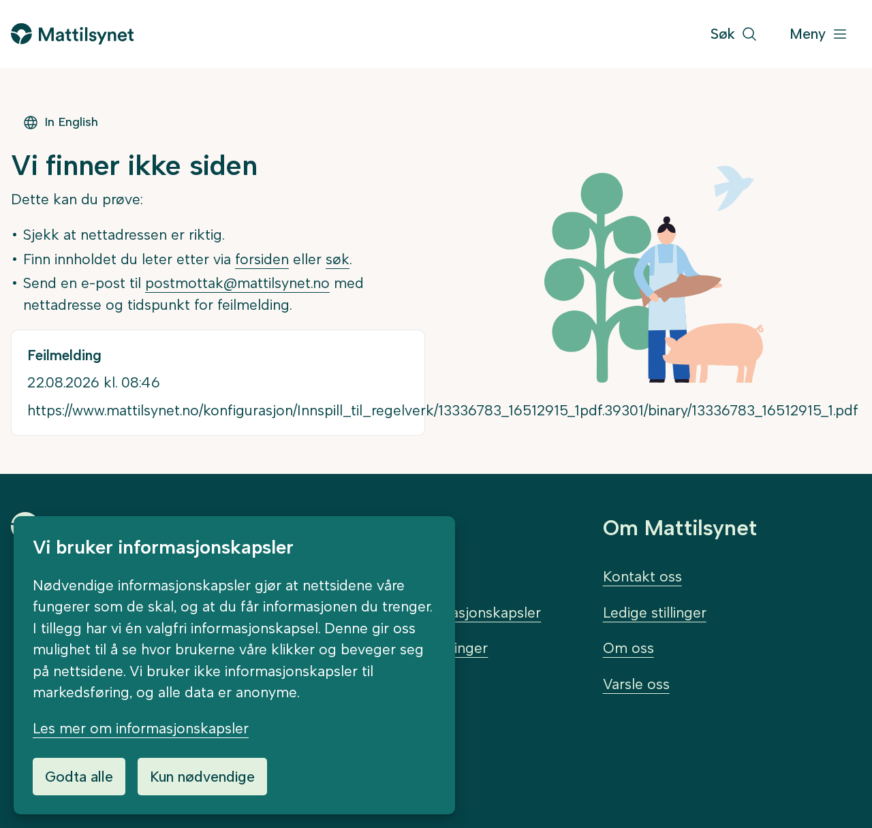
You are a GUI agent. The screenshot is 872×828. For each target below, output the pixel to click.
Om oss (628, 647)
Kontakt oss (642, 576)
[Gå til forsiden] (72, 33)
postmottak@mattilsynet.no (237, 282)
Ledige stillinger (654, 612)
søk (337, 259)
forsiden (262, 259)
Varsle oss (636, 683)
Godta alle (79, 776)
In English (71, 121)
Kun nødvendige (202, 776)
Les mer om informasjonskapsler (141, 728)
